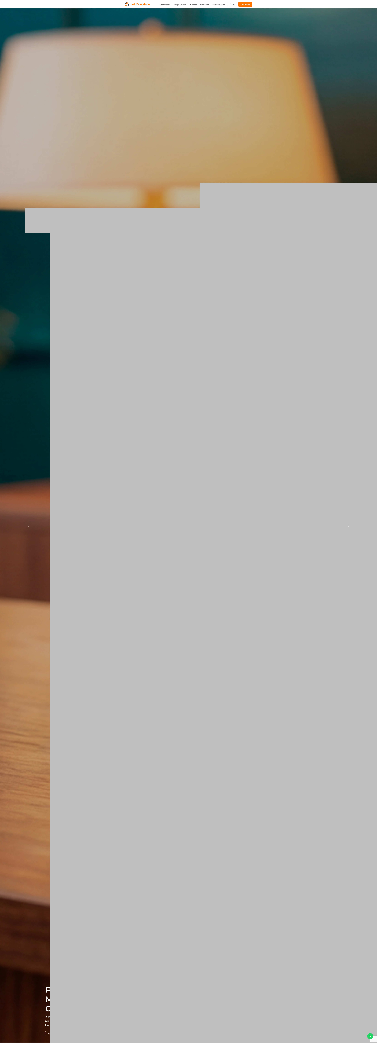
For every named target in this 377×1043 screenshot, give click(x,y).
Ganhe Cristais (165, 5)
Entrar (232, 4)
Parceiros (193, 5)
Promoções (204, 5)
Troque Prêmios (180, 5)
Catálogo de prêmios (56, 1034)
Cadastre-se (245, 4)
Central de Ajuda (218, 5)
